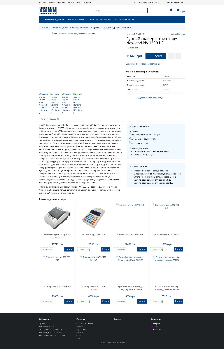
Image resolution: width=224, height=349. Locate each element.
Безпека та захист (77, 19)
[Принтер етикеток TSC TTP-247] (57, 270)
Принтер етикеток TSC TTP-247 (57, 286)
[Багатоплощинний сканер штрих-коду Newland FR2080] (167, 270)
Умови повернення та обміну (52, 335)
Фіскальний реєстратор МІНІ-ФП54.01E (57, 236)
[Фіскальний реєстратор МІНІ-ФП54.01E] (57, 218)
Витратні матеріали (124, 19)
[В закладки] (171, 56)
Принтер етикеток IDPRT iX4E (130, 234)
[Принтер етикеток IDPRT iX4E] (130, 218)
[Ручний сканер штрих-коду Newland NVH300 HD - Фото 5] (77, 103)
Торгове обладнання (53, 19)
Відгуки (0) (54, 119)
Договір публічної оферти (50, 332)
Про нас (61, 2)
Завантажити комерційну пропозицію (143, 64)
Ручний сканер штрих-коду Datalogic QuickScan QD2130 (130, 288)
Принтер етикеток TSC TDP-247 (167, 234)
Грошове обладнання (100, 19)
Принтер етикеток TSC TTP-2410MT (94, 288)
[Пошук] (146, 10)
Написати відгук (155, 97)
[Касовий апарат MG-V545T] (94, 218)
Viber (155, 326)
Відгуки (70, 2)
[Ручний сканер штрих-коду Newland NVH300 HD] (81, 61)
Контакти (87, 2)
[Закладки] (169, 10)
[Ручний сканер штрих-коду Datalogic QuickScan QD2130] (130, 270)
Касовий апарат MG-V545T (94, 234)
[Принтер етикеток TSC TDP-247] (167, 218)
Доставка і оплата (47, 2)
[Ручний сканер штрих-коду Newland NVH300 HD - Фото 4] (66, 103)
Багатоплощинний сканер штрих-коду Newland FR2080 (166, 288)
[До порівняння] (178, 56)
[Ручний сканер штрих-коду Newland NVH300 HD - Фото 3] (55, 103)
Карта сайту (81, 329)
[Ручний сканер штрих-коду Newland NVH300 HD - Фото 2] (43, 103)
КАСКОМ (44, 27)
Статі (78, 2)
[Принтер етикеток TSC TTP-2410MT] (94, 270)
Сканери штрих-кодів (80, 27)
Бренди (79, 326)
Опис (43, 119)
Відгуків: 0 (142, 97)
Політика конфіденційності (50, 329)
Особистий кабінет (174, 2)
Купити (158, 55)
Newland (181, 34)
